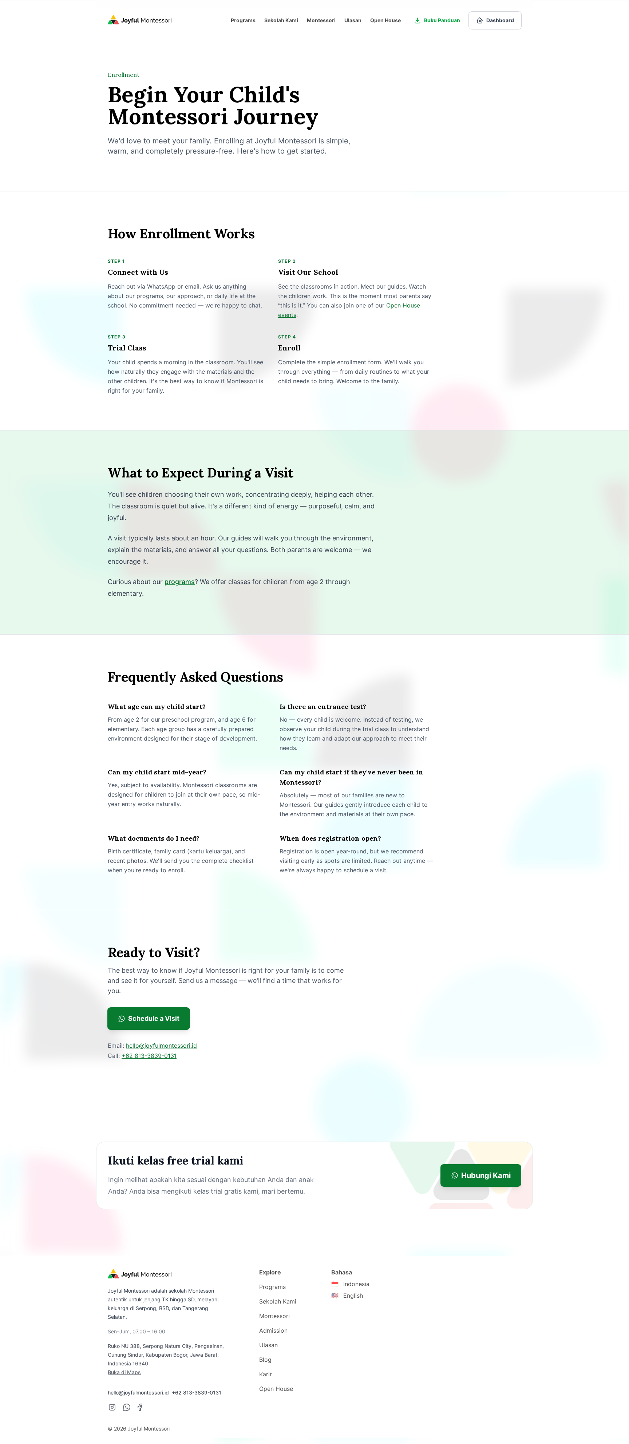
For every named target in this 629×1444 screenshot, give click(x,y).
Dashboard (500, 20)
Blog (265, 1359)
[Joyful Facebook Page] (139, 1407)
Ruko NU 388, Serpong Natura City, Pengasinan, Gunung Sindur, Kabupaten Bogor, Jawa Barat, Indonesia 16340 (166, 1359)
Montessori (321, 20)
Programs (243, 20)
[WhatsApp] (126, 1407)
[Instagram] (112, 1407)
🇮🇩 (350, 1284)
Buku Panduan (442, 20)
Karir (265, 1374)
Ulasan (352, 20)
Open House (385, 20)
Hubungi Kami (486, 1175)
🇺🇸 (347, 1295)
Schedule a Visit (153, 1018)
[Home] (140, 20)
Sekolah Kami (281, 20)
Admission (273, 1330)
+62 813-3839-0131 (149, 1055)
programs (180, 582)
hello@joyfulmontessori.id (161, 1045)
